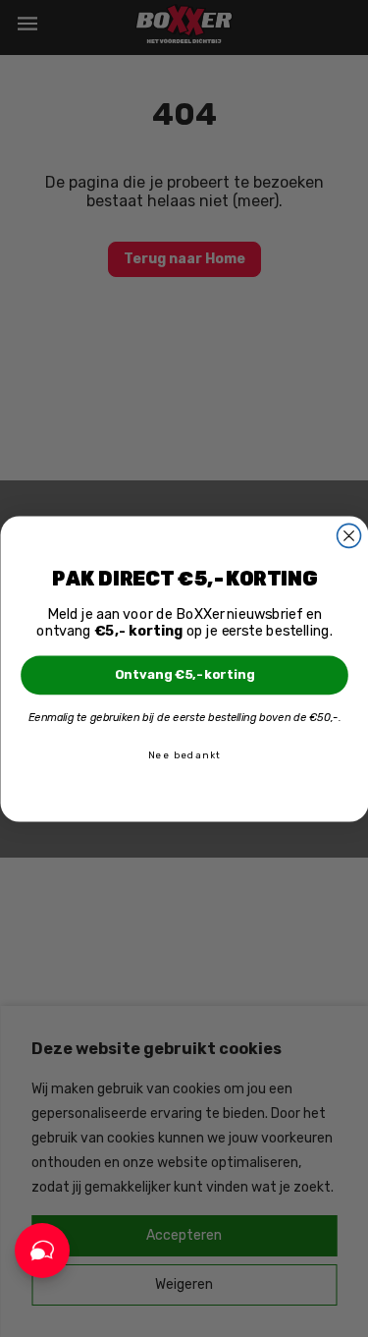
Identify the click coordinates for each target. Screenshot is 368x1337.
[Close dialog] (348, 535)
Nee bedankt (184, 755)
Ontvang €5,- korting (184, 674)
